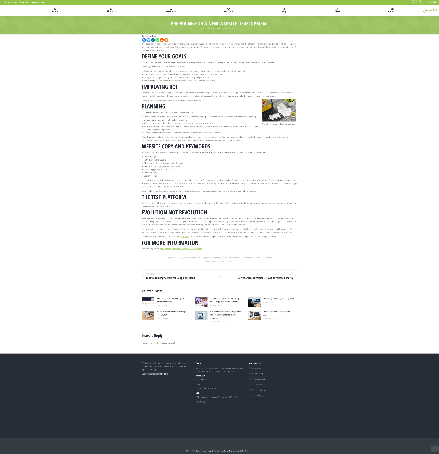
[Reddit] (162, 40)
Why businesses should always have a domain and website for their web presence (226, 314)
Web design (257, 368)
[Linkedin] (153, 40)
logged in (155, 343)
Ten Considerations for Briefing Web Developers (181, 248)
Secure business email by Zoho (155, 374)
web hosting (215, 257)
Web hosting (257, 373)
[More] (166, 40)
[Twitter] (148, 40)
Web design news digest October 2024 (277, 313)
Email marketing (259, 390)
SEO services (257, 384)
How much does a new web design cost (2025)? (171, 313)
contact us (185, 236)
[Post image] (148, 302)
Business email (258, 379)
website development (226, 261)
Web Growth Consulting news (198, 257)
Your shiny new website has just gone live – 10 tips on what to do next (226, 300)
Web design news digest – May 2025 (278, 298)
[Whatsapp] (157, 40)
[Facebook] (144, 40)
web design (180, 257)
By (230, 257)
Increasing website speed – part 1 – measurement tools (172, 300)
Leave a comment (265, 257)
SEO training (257, 395)
